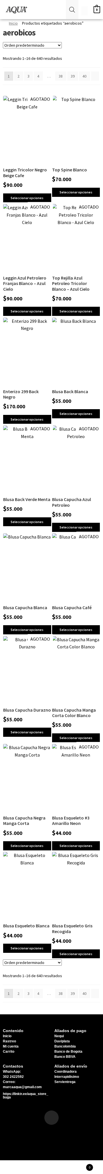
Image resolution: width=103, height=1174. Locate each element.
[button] (61, 9)
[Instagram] (51, 1117)
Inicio (13, 23)
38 (61, 76)
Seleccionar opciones (27, 198)
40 (84, 76)
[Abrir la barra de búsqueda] (72, 9)
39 (73, 76)
